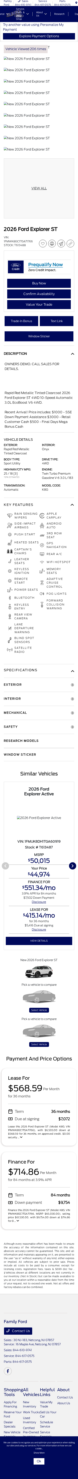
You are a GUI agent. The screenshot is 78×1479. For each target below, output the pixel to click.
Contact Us (20, 1331)
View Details (39, 940)
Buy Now (39, 283)
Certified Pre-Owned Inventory (31, 1432)
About (63, 1389)
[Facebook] (8, 1371)
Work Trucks (31, 1412)
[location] (76, 2)
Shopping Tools (13, 1392)
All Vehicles (31, 1392)
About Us (63, 1403)
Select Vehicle (39, 1010)
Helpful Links (47, 1392)
